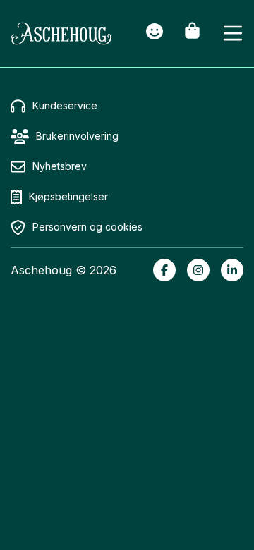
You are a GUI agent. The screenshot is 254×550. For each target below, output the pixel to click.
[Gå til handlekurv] (192, 34)
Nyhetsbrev (59, 166)
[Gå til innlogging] (154, 34)
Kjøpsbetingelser (68, 196)
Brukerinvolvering (77, 136)
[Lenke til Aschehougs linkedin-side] (232, 270)
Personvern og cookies (87, 227)
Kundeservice (64, 105)
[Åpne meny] (233, 34)
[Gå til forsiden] (61, 33)
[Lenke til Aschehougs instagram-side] (198, 270)
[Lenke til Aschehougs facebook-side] (164, 270)
